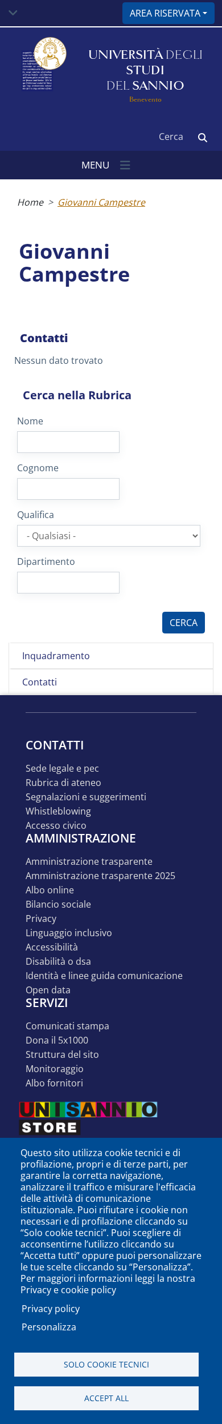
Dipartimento (46, 561)
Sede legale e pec (62, 769)
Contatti (39, 682)
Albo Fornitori (54, 1083)
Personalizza (49, 1327)
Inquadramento (56, 655)
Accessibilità (52, 947)
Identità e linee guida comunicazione (104, 976)
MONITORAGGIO (55, 1069)
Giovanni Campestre (101, 202)
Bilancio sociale (58, 904)
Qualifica (35, 514)
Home (30, 202)
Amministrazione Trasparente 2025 (100, 876)
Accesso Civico (56, 826)
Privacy (41, 919)
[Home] (43, 70)
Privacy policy (51, 1308)
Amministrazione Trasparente (89, 862)
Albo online (50, 890)
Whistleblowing (58, 811)
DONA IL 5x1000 (57, 1040)
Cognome (38, 468)
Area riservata (165, 13)
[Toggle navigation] (13, 13)
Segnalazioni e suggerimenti (86, 797)
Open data (48, 990)
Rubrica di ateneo (63, 783)
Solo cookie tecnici (106, 1364)
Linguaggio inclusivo (69, 933)
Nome (30, 421)
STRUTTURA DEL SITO (62, 1055)
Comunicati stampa (67, 1026)
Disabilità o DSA (58, 962)
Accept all (106, 1398)
